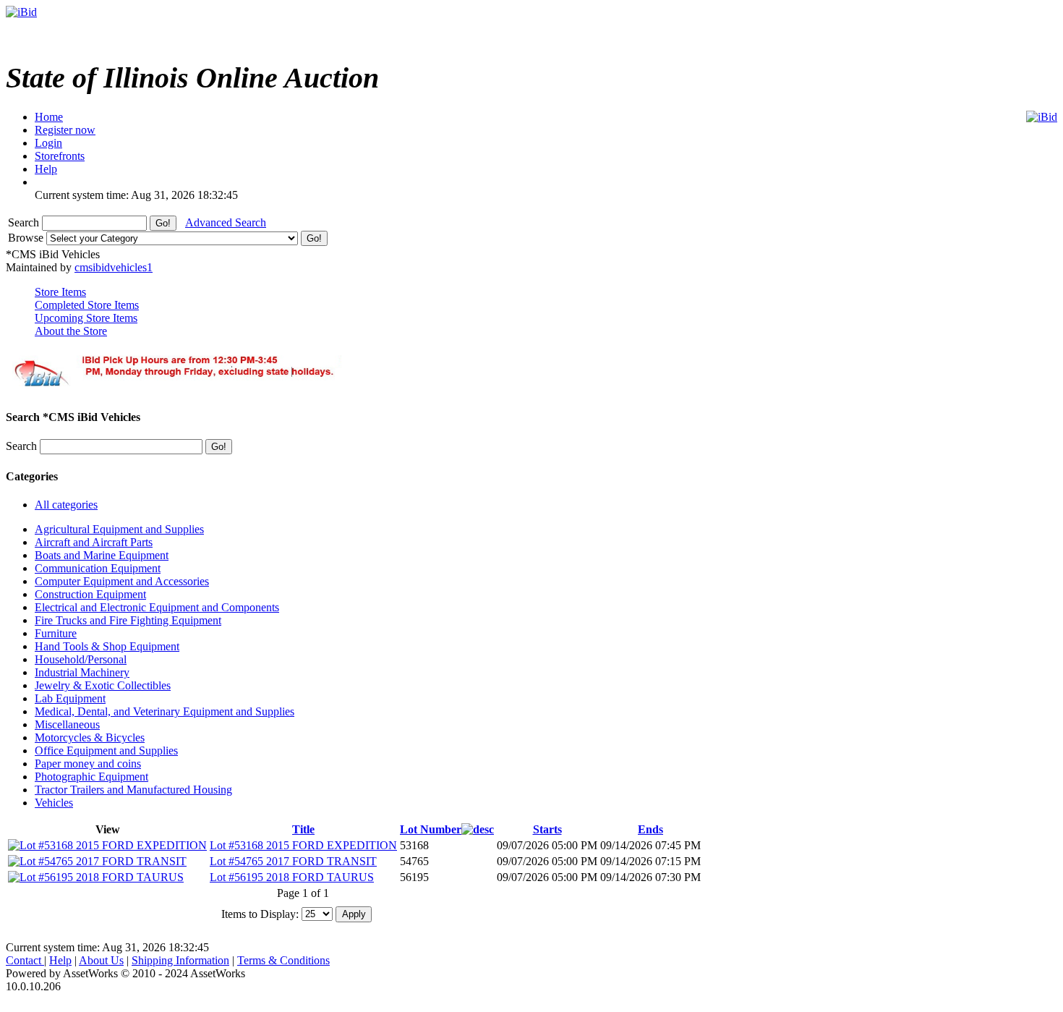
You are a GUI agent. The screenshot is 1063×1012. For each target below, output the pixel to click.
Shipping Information (180, 960)
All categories (66, 504)
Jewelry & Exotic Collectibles (103, 685)
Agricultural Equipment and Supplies (119, 529)
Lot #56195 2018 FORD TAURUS (292, 877)
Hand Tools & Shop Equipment (107, 646)
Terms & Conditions (283, 960)
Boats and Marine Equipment (101, 555)
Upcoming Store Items (86, 318)
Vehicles (54, 802)
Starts (547, 829)
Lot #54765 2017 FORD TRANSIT (293, 861)
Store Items (60, 292)
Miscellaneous (67, 724)
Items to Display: (260, 913)
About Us (101, 960)
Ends (650, 829)
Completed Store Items (87, 305)
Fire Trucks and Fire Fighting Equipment (128, 620)
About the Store (71, 331)
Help (60, 960)
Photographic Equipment (91, 776)
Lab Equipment (70, 698)
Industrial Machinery (82, 672)
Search (25, 222)
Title (303, 829)
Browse (27, 237)
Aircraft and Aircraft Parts (94, 542)
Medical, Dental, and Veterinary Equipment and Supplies (164, 711)
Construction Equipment (90, 594)
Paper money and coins (88, 763)
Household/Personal (81, 659)
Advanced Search (225, 222)
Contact (25, 960)
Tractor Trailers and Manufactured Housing (133, 789)
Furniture (56, 633)
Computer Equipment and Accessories (122, 581)
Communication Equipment (98, 568)
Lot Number (430, 829)
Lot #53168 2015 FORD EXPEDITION (303, 845)
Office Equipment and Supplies (106, 750)
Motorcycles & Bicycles (90, 737)
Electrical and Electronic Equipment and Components (157, 607)
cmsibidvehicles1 (113, 267)
